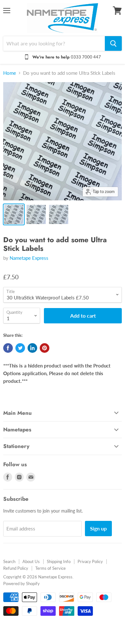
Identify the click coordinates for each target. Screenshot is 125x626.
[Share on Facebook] (8, 348)
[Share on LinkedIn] (32, 348)
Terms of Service (50, 568)
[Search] (113, 43)
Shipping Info (59, 561)
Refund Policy (15, 568)
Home (9, 73)
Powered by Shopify (21, 583)
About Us (31, 561)
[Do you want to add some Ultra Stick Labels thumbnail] (14, 214)
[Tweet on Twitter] (20, 348)
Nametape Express (29, 258)
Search (9, 561)
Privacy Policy (90, 561)
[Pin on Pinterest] (44, 348)
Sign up (98, 528)
